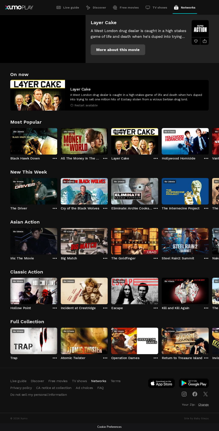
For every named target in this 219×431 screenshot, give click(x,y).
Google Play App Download (194, 384)
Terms (116, 381)
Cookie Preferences (109, 426)
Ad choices (84, 388)
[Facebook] (195, 394)
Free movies (129, 7)
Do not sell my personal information (38, 395)
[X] (205, 394)
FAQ (100, 388)
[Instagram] (184, 394)
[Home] (19, 7)
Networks (188, 7)
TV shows (159, 7)
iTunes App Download (162, 384)
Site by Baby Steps (196, 418)
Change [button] (203, 404)
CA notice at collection (54, 388)
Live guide (71, 7)
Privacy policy (21, 388)
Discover (99, 7)
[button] (118, 49)
